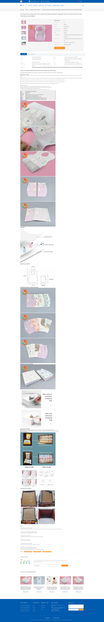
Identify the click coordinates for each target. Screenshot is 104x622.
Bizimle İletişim (56, 5)
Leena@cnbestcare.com (35, 1)
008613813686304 (27, 561)
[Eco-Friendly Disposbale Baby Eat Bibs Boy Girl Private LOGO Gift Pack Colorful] (40, 36)
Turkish (80, 1)
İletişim (65, 565)
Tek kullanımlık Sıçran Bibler (24, 610)
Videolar (30, 5)
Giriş (33, 605)
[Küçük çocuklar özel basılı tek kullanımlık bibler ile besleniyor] (39, 580)
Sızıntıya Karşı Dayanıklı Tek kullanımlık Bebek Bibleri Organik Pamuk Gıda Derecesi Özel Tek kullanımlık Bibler (62, 9)
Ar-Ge (42, 609)
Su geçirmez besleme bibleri (47, 551)
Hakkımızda (35, 5)
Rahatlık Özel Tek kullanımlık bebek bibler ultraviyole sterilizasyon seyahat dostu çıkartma (78, 589)
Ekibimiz (34, 610)
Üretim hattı (43, 605)
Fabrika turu (41, 5)
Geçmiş (34, 607)
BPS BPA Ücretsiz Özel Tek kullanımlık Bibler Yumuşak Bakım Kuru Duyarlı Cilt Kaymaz (65, 589)
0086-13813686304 (46, 1)
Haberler (62, 5)
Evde (23, 5)
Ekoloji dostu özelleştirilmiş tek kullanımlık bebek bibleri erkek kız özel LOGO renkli (52, 588)
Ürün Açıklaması (31, 54)
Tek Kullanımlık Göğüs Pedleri (25, 607)
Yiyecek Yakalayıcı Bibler (37, 551)
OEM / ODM (43, 607)
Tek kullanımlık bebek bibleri (24, 609)
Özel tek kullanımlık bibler (28, 551)
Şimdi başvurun (59, 48)
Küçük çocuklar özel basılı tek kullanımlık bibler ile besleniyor (39, 588)
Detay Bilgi (23, 54)
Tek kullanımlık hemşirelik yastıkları (26, 605)
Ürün (26, 5)
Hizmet (34, 609)
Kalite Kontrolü (48, 5)
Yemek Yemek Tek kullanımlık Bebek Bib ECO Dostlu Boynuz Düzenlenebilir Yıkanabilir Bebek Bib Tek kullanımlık (25, 589)
